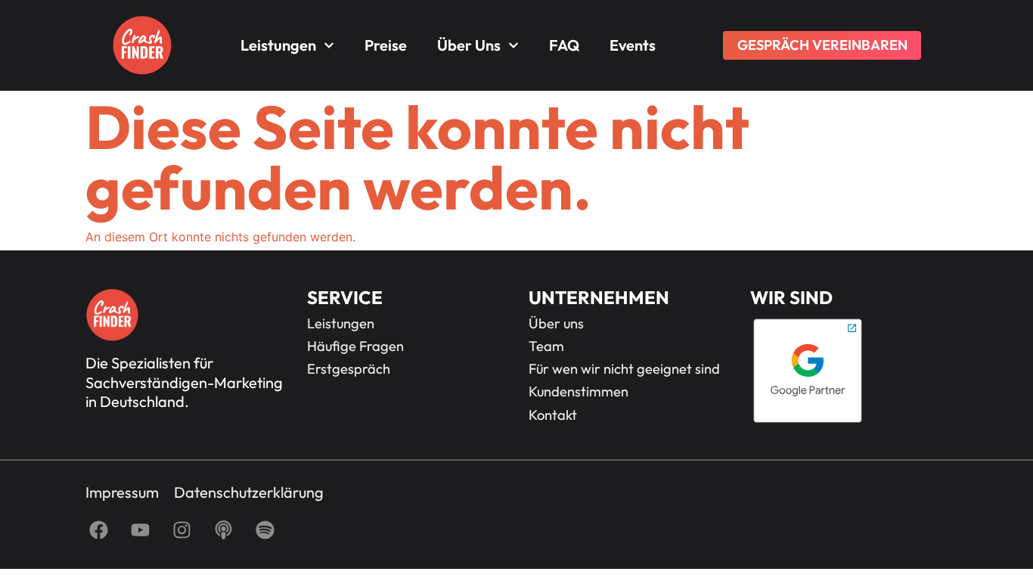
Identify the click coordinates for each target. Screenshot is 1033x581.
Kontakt (553, 415)
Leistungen (278, 45)
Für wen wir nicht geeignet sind (624, 369)
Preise (385, 45)
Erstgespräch (348, 369)
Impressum (122, 492)
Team (546, 346)
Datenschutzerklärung (249, 492)
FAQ (564, 45)
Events (633, 45)
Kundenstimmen (578, 392)
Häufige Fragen (355, 346)
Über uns (469, 45)
